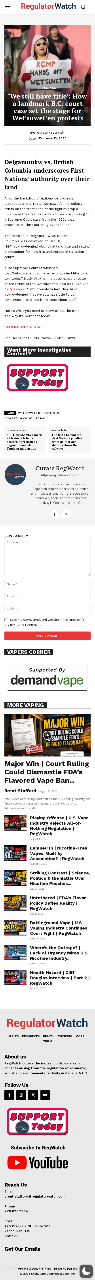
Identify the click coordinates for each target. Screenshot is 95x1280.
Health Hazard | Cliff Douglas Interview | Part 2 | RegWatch (60, 978)
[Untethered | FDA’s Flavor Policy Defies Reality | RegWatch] (15, 903)
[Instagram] (21, 1095)
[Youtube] (45, 1095)
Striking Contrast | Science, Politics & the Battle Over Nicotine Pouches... (60, 878)
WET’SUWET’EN (29, 413)
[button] (86, 1271)
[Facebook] (54, 514)
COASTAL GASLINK (19, 418)
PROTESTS (51, 413)
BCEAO (40, 418)
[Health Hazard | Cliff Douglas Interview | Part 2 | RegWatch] (15, 977)
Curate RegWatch (50, 132)
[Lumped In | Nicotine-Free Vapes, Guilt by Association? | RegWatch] (15, 853)
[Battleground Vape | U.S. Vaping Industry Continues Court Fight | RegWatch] (15, 927)
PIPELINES (47, 87)
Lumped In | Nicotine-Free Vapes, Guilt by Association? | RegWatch (58, 853)
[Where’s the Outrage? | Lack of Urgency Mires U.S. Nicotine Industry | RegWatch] (15, 952)
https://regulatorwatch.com (60, 475)
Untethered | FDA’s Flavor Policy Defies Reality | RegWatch (58, 903)
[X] (66, 514)
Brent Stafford (20, 790)
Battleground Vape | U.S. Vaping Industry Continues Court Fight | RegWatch (58, 928)
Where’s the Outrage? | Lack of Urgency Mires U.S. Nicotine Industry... (59, 953)
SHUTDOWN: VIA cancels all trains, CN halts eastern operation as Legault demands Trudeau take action (25, 442)
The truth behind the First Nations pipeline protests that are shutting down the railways (66, 442)
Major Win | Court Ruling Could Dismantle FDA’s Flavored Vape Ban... (46, 771)
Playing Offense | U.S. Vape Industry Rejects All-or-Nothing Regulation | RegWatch (59, 825)
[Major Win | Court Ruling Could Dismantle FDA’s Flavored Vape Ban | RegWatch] (47, 735)
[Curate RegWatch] (16, 492)
